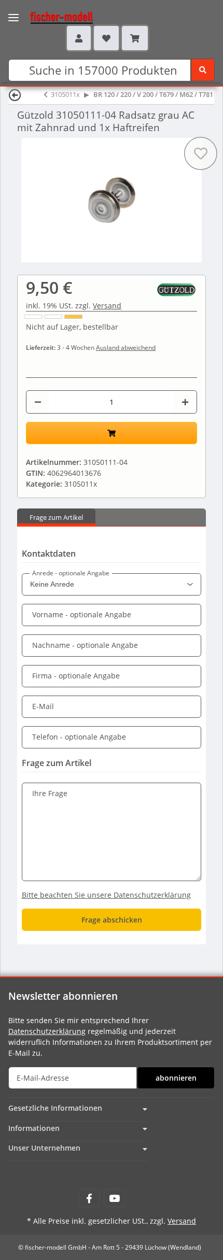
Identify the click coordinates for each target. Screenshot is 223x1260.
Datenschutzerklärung (47, 1031)
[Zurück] (15, 94)
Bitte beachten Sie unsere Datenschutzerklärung (106, 895)
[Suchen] (203, 70)
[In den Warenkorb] (111, 433)
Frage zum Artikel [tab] (56, 517)
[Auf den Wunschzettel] (200, 153)
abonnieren (176, 1078)
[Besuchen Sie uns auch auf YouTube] (114, 1198)
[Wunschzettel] (106, 37)
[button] (78, 37)
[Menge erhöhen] (185, 402)
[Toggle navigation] (13, 11)
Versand (107, 305)
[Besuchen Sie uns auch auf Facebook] (89, 1198)
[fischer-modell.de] (51, 16)
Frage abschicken (111, 920)
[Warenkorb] (134, 37)
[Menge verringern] (37, 402)
